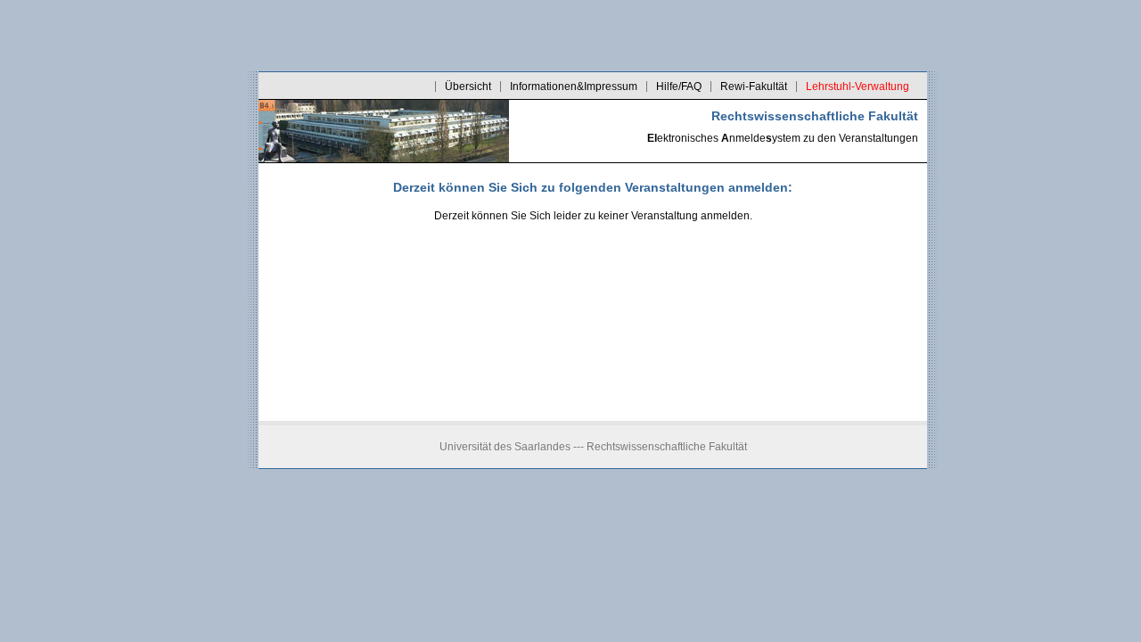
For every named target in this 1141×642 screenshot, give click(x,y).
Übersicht (468, 86)
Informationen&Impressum (573, 86)
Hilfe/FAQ (679, 86)
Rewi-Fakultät (753, 86)
